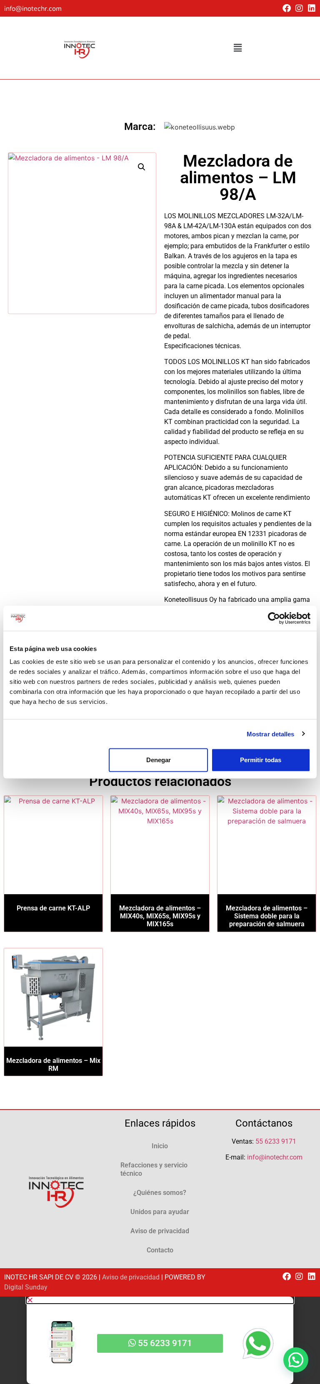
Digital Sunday (26, 1287)
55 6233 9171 (275, 1141)
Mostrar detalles (271, 733)
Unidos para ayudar (159, 1212)
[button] (237, 47)
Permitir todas (260, 759)
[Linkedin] (312, 8)
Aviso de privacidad (159, 1231)
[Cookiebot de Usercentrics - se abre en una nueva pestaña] (274, 618)
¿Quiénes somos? (159, 1193)
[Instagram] (299, 8)
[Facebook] (286, 8)
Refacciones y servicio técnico (154, 1169)
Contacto (160, 1250)
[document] (160, 1340)
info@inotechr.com (33, 8)
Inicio (160, 1146)
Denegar (158, 759)
